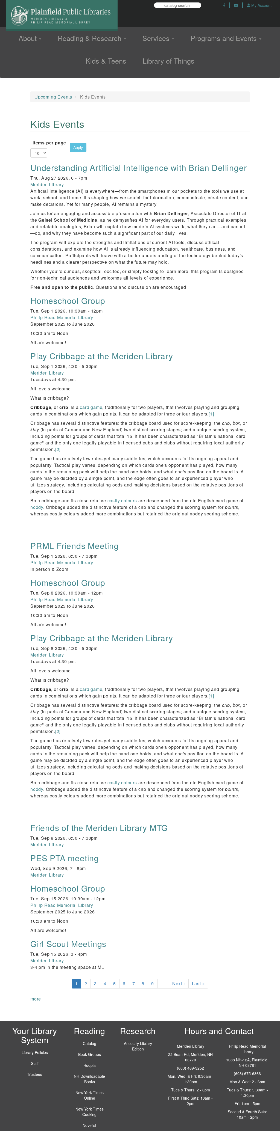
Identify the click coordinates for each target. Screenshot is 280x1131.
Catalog (89, 1043)
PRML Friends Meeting (74, 545)
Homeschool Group (67, 300)
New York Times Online (89, 1095)
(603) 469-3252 (190, 1068)
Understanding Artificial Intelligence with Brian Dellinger (138, 167)
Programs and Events (225, 38)
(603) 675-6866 (247, 1073)
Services (156, 38)
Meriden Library (47, 184)
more (35, 999)
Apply (78, 147)
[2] (57, 449)
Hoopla (89, 1065)
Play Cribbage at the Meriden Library (101, 356)
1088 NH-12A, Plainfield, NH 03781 (247, 1062)
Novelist (89, 1125)
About (29, 38)
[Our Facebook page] (224, 5)
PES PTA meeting (64, 858)
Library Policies (35, 1052)
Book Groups (89, 1054)
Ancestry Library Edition (138, 1046)
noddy (36, 507)
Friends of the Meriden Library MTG (99, 827)
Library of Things (168, 61)
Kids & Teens (106, 61)
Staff (35, 1063)
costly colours (122, 500)
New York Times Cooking (89, 1111)
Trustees (34, 1074)
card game (91, 407)
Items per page (49, 142)
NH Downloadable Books (89, 1078)
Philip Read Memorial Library (61, 317)
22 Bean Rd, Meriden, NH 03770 (190, 1057)
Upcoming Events (53, 97)
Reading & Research (90, 38)
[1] (211, 414)
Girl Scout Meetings (68, 943)
